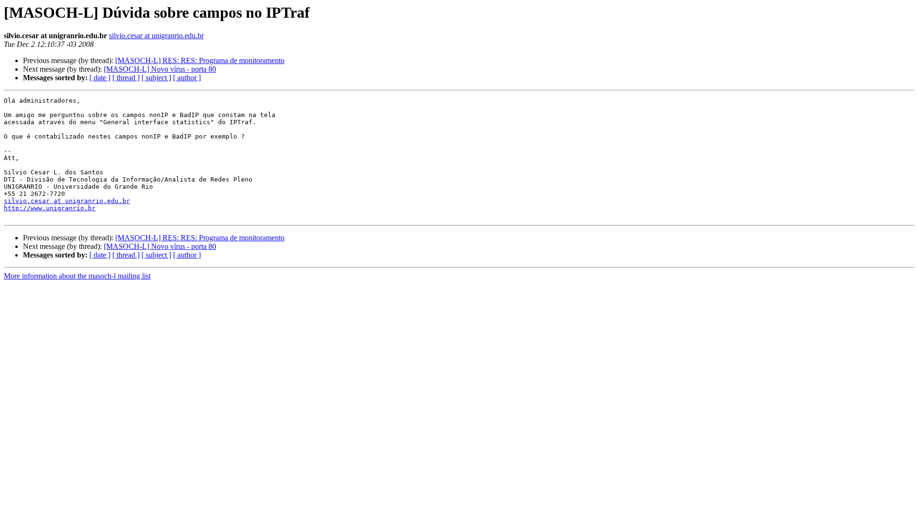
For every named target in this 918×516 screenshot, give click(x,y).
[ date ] (99, 78)
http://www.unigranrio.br (50, 208)
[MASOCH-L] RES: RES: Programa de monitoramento (199, 60)
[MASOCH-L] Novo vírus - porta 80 (160, 69)
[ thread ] (126, 78)
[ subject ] (156, 78)
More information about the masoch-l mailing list (77, 276)
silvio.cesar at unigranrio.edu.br (156, 36)
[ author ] (187, 78)
